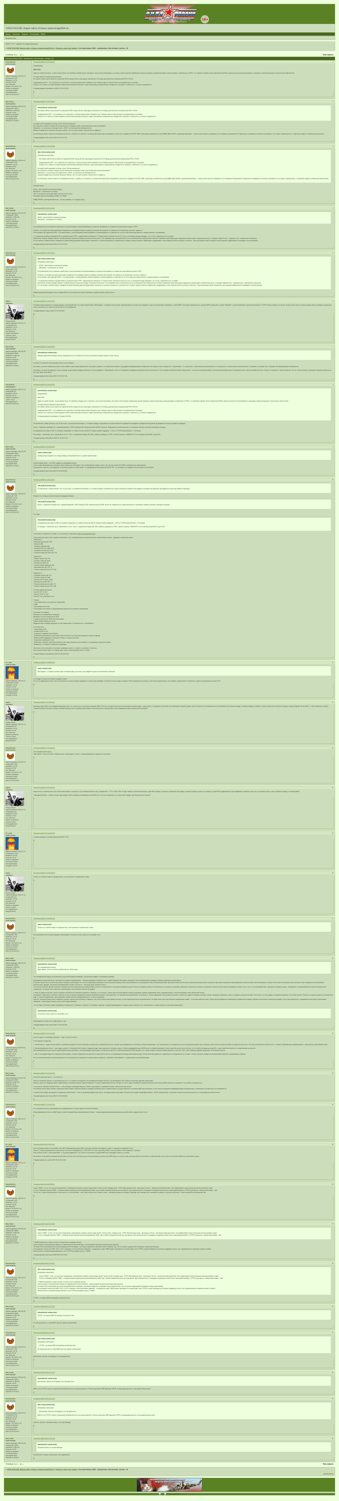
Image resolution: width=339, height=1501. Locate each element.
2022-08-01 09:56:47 (48, 1184)
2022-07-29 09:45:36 (48, 662)
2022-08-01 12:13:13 (48, 1372)
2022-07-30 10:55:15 (48, 958)
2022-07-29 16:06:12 (48, 702)
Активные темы (11, 38)
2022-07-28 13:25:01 (48, 101)
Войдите (19, 44)
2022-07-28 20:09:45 (48, 346)
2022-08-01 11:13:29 (48, 1306)
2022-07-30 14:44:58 (48, 1073)
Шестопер (10, 102)
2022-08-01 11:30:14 (48, 1332)
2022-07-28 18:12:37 (48, 301)
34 (21, 55)
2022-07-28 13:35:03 (48, 146)
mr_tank (9, 662)
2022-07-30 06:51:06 (48, 918)
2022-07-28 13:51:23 (48, 208)
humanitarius (10, 62)
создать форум (328, 1473)
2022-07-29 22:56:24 (48, 873)
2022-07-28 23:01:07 (48, 479)
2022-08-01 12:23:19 (48, 1398)
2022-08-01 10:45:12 (48, 1263)
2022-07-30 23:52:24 (48, 1104)
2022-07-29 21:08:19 (48, 748)
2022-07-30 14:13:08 (48, 1033)
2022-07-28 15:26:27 (48, 253)
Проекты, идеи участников (66, 48)
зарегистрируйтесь (31, 44)
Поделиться (37, 62)
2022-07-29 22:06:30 (48, 787)
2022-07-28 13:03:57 (48, 62)
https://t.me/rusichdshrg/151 (86, 534)
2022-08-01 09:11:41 (48, 1144)
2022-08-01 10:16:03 (48, 1224)
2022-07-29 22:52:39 (48, 833)
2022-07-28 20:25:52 (48, 384)
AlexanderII (10, 385)
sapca (8, 301)
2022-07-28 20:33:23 (48, 447)
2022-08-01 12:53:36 (48, 1438)
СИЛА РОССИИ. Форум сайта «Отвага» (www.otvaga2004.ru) (30, 48)
